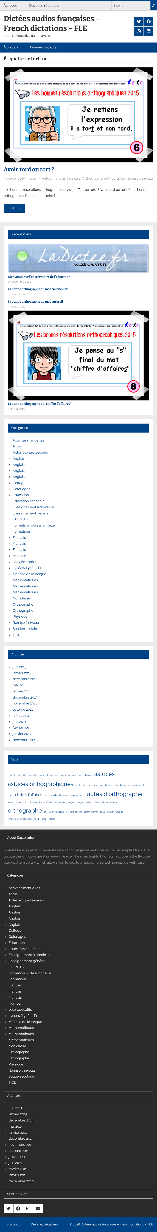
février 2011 (22, 728)
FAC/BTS (20, 519)
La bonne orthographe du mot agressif (35, 301)
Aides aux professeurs (30, 452)
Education (21, 495)
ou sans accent (74, 812)
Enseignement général (31, 513)
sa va (102, 812)
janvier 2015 (22, 673)
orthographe (25, 810)
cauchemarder (122, 785)
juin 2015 (19, 667)
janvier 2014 (22, 691)
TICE (16, 635)
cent (141, 785)
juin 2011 (19, 722)
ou (45, 812)
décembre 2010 (25, 740)
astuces (104, 774)
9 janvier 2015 (16, 294)
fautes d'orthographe (113, 793)
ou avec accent (56, 812)
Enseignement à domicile (33, 507)
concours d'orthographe (56, 795)
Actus (46, 178)
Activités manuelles (28, 440)
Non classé (21, 598)
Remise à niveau (140, 178)
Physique (20, 616)
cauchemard (106, 785)
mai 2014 (20, 685)
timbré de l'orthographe (20, 819)
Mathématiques (25, 580)
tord (36, 819)
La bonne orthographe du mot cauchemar (38, 289)
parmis (94, 812)
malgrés (80, 802)
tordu (44, 819)
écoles (51, 819)
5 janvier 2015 (14, 178)
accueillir (32, 775)
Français (59, 178)
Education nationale (29, 501)
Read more (14, 208)
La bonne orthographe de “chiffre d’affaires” (39, 404)
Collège (19, 483)
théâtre (119, 812)
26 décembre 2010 (19, 281)
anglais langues (68, 775)
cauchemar (92, 785)
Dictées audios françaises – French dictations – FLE (52, 23)
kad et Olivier (46, 802)
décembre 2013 (25, 697)
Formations (22, 531)
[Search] (153, 5)
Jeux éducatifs (24, 562)
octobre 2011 (23, 709)
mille (88, 802)
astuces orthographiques (40, 784)
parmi (87, 812)
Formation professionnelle (34, 525)
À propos (10, 5)
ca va (135, 785)
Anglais (19, 458)
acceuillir (21, 775)
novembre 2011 (25, 703)
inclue (18, 802)
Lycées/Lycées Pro (28, 568)
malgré (70, 802)
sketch (110, 812)
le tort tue (60, 802)
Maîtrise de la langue (29, 574)
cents (10, 795)
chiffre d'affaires (28, 795)
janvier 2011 (22, 734)
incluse (33, 802)
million (104, 802)
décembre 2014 (25, 679)
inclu (10, 802)
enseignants (77, 795)
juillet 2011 (21, 715)
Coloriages (21, 489)
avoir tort (80, 785)
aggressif (43, 775)
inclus (25, 802)
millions (113, 802)
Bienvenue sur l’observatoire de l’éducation (39, 277)
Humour (19, 556)
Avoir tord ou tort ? (29, 169)
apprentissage (85, 775)
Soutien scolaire (25, 629)
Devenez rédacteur (44, 5)
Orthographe (92, 178)
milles (96, 802)
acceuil (11, 775)
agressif (54, 775)
